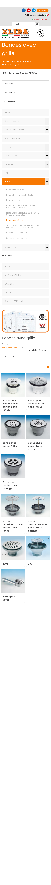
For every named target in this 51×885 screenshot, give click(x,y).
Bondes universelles (15, 190)
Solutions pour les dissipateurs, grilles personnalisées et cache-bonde (22, 226)
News (7, 112)
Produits (15, 61)
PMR (7, 173)
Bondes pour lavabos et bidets (19, 195)
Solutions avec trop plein (17, 238)
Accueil (5, 61)
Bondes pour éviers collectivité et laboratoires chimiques (20, 206)
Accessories (10, 247)
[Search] (37, 24)
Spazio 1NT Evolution (15, 301)
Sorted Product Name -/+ (11, 347)
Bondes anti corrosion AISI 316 (19, 233)
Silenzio (8, 292)
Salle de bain (11, 155)
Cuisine (8, 147)
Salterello (9, 284)
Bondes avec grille (14, 220)
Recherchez (11, 92)
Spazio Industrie (12, 138)
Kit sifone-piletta (13, 275)
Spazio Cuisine (12, 121)
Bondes (25, 61)
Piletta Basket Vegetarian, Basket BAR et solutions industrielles (22, 214)
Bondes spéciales (13, 200)
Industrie (9, 164)
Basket (8, 266)
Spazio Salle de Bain (14, 129)
